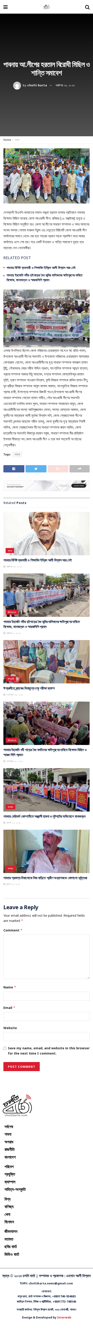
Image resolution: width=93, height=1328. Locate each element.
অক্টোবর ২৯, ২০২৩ (65, 85)
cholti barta (37, 85)
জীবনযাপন (12, 612)
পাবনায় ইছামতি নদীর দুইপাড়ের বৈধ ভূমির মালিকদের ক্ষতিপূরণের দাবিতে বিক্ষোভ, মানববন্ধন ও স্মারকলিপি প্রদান (44, 277)
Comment (13, 930)
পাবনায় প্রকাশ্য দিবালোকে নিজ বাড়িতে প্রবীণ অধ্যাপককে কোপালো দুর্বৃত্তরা (45, 877)
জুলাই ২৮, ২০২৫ (12, 884)
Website (10, 1028)
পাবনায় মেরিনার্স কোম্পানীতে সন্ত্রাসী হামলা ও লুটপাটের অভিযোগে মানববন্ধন (44, 816)
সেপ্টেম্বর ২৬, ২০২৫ (14, 694)
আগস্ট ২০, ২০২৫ (13, 822)
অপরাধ (10, 807)
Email (9, 1007)
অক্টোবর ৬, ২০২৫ (13, 633)
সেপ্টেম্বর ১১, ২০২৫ (14, 761)
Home (7, 140)
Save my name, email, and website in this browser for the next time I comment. (49, 1050)
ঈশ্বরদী (11, 678)
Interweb (64, 1317)
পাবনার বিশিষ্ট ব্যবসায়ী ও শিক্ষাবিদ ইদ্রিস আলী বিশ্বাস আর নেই (41, 267)
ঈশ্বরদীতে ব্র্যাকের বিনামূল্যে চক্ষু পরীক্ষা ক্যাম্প (29, 688)
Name (9, 987)
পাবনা (17, 140)
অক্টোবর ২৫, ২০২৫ (13, 566)
